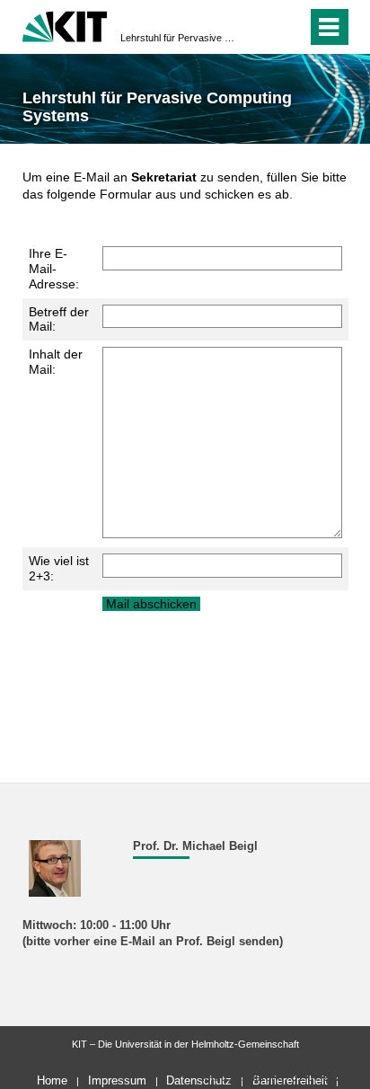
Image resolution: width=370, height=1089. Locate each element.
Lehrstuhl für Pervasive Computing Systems (179, 37)
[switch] (261, 27)
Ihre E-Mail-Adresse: (54, 268)
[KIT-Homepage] (65, 24)
